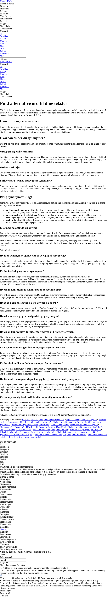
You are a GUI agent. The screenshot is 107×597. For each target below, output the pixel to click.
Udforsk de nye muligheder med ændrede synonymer (74, 424)
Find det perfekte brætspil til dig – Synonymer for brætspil (60, 434)
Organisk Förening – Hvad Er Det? (15, 429)
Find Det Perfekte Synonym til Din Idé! (50, 429)
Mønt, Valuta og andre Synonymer (81, 419)
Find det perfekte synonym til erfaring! (85, 427)
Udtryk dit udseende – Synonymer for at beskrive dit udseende (27, 432)
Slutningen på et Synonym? (12, 427)
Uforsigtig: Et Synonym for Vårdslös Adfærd (46, 427)
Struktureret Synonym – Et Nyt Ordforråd (30, 424)
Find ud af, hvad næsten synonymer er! (74, 432)
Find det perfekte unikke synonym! (35, 422)
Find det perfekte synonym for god (68, 422)
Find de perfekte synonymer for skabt (25, 437)
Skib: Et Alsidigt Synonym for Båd (85, 429)
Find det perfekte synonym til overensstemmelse (43, 419)
